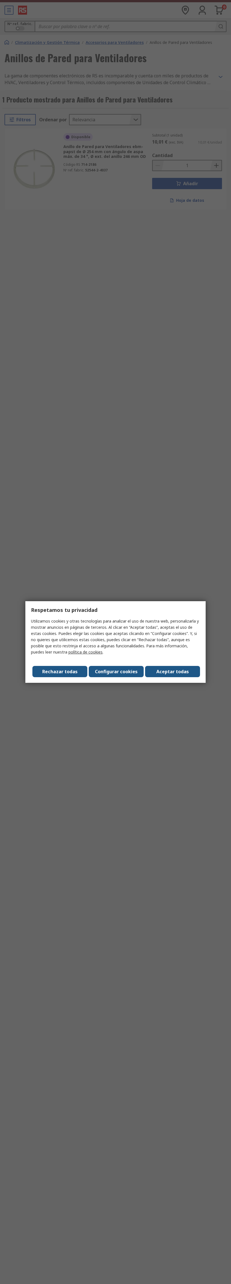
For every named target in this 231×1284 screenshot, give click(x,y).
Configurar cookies (116, 671)
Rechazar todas (59, 671)
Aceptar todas (172, 671)
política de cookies (85, 652)
